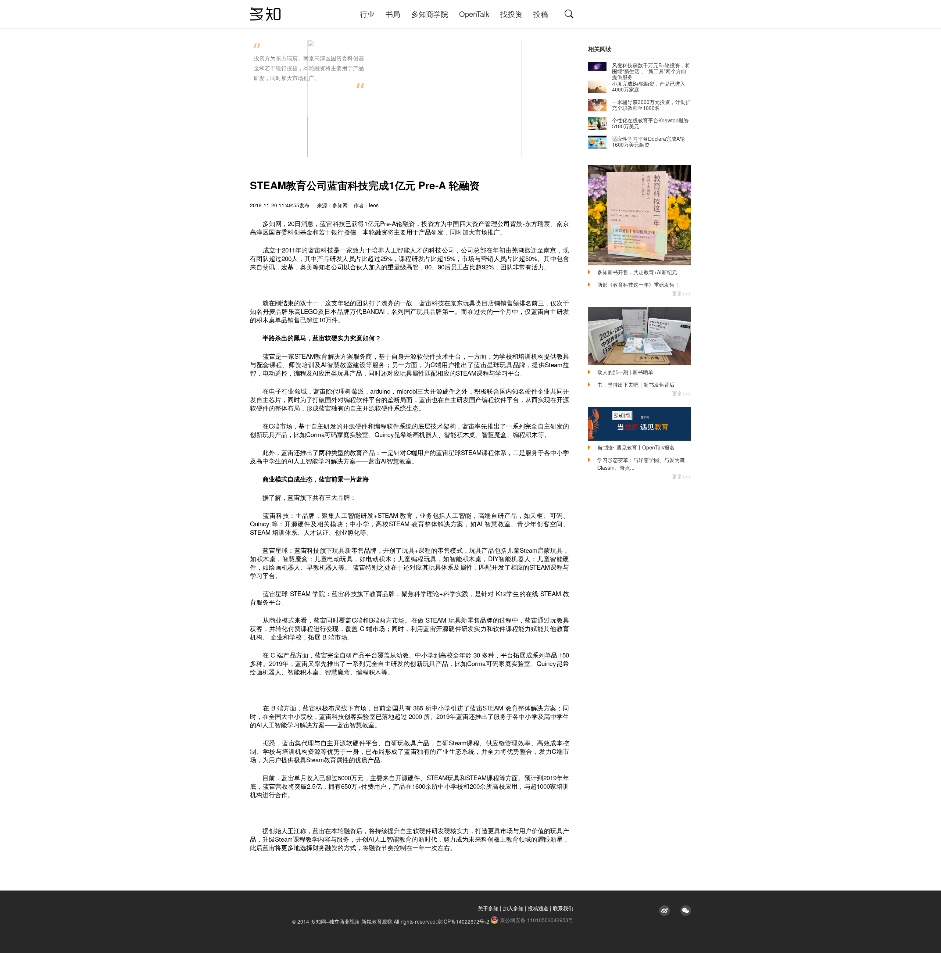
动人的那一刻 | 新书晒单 (625, 372)
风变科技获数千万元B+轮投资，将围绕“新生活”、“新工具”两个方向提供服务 (651, 71)
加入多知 (513, 908)
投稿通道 (538, 908)
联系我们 (563, 908)
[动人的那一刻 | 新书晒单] (639, 336)
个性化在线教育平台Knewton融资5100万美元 (650, 123)
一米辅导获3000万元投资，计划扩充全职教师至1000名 (651, 105)
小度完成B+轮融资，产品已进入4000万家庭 (648, 86)
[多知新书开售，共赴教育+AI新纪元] (639, 215)
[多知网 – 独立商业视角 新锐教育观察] (265, 14)
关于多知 (488, 908)
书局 (393, 13)
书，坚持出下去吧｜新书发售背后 (636, 384)
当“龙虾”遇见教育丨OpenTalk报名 (636, 447)
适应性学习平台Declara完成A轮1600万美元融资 (648, 141)
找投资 (511, 13)
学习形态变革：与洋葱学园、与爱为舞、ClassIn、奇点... (643, 463)
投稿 (540, 13)
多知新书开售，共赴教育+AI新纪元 (637, 272)
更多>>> (681, 293)
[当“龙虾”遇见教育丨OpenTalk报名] (639, 424)
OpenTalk (474, 13)
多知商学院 (429, 13)
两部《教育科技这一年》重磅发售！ (638, 284)
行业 (367, 13)
